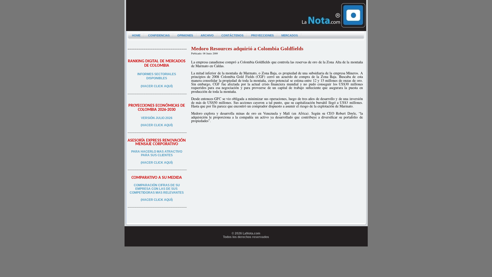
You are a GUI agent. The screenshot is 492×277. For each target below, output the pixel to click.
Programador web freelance (246, 244)
